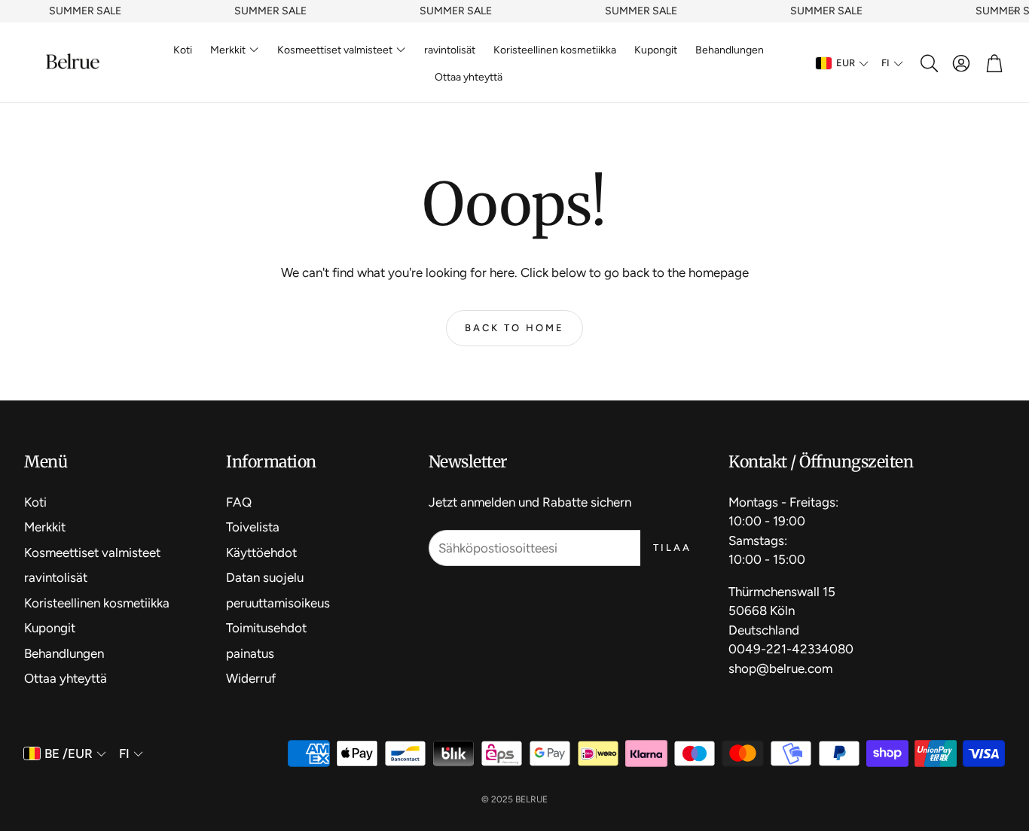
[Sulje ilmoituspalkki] (1014, 11)
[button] (928, 63)
